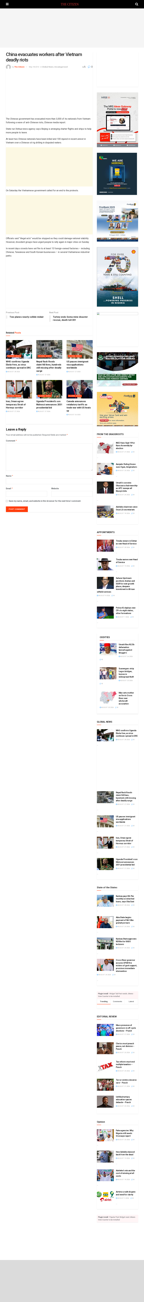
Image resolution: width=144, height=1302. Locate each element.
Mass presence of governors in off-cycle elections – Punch (126, 1028)
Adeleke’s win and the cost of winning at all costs (125, 1173)
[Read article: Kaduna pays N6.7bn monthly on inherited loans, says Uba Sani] (105, 901)
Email (9, 488)
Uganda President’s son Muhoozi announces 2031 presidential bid (49, 404)
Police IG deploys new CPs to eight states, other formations (125, 610)
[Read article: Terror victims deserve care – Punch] (105, 1085)
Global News (47, 67)
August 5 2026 (123, 1198)
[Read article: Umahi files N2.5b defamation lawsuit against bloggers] (108, 649)
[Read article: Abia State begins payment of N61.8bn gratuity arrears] (105, 922)
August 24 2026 (123, 495)
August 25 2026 (123, 470)
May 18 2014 (34, 67)
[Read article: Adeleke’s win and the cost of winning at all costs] (105, 1175)
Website (55, 488)
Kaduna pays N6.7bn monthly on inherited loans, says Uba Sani (125, 899)
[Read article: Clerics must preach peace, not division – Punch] (105, 1048)
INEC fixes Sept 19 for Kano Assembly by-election (125, 445)
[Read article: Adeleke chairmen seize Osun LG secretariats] (105, 512)
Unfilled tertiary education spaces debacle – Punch (124, 1099)
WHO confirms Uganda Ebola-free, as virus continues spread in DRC (18, 364)
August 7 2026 (123, 617)
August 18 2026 (123, 513)
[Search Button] (136, 4)
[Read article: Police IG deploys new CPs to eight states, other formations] (105, 613)
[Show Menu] (7, 4)
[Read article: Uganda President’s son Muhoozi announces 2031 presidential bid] (49, 389)
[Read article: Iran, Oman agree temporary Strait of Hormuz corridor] (19, 389)
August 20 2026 (107, 707)
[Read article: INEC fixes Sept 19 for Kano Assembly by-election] (105, 448)
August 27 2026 (44, 375)
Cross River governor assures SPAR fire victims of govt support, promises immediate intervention (126, 965)
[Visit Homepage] (72, 4)
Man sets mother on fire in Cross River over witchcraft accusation (126, 698)
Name (9, 476)
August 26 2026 (74, 415)
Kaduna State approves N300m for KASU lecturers (126, 941)
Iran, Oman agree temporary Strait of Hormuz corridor (16, 404)
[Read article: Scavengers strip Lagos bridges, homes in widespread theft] (108, 673)
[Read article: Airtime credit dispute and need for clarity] (105, 1197)
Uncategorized (61, 67)
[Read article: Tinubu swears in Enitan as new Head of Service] (105, 546)
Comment (11, 440)
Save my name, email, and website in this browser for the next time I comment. (45, 501)
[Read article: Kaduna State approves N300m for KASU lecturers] (105, 944)
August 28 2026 (13, 372)
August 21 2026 (123, 1086)
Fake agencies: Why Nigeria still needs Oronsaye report (124, 1133)
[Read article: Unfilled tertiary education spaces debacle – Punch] (105, 1102)
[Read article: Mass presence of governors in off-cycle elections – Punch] (105, 1030)
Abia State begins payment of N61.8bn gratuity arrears (125, 920)
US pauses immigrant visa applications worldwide (77, 364)
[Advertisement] (72, 28)
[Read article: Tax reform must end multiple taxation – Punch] (105, 1066)
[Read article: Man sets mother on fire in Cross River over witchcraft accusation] (108, 698)
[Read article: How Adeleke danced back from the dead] (105, 1157)
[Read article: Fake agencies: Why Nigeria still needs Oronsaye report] (105, 1135)
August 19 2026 (123, 566)
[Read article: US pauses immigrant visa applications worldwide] (80, 349)
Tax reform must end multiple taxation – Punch (125, 1064)
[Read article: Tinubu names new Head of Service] (105, 564)
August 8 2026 (104, 595)
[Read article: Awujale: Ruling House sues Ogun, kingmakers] (105, 469)
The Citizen (19, 67)
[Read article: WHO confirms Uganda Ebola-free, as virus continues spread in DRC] (19, 349)
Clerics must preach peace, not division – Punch (125, 1046)
